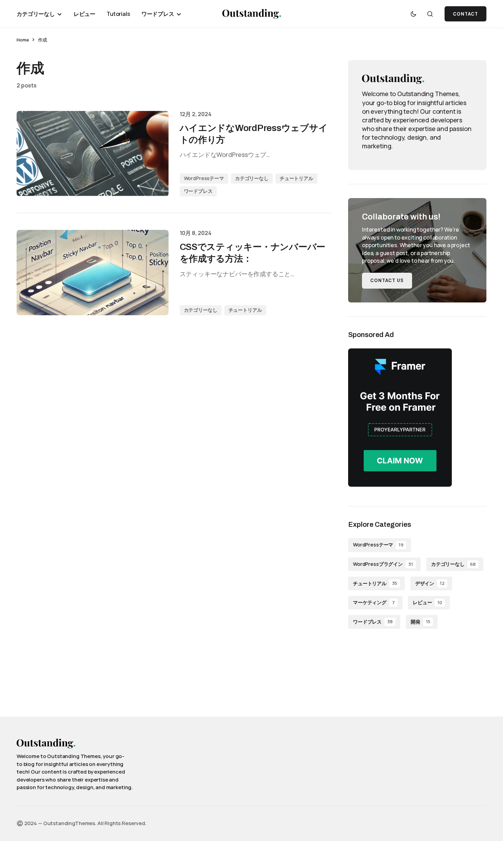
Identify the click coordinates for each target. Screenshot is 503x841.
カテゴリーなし (252, 178)
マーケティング (374, 602)
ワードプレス (198, 191)
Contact (465, 14)
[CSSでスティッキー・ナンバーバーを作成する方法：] (93, 272)
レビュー (427, 602)
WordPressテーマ (204, 178)
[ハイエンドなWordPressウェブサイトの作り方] (93, 153)
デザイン (430, 583)
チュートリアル (296, 178)
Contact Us (387, 280)
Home (23, 40)
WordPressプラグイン (383, 564)
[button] (413, 14)
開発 (420, 621)
